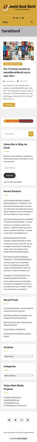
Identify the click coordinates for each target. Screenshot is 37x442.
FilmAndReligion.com (11, 403)
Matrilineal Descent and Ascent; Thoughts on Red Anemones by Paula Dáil (17, 239)
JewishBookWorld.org (11, 400)
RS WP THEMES (22, 438)
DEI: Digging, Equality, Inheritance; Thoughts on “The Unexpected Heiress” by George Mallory (18, 258)
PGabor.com (22, 405)
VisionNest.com (11, 405)
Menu (5, 22)
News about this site (13, 64)
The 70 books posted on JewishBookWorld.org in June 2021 (16, 72)
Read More (9, 105)
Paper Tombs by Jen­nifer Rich (14, 329)
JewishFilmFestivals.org (12, 397)
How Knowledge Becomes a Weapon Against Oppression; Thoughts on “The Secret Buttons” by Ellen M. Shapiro (18, 201)
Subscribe (9, 175)
